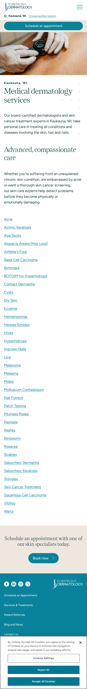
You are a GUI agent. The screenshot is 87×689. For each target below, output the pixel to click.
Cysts (8, 292)
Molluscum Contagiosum (24, 389)
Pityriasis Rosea (16, 414)
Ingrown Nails (15, 349)
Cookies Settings (43, 658)
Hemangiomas (15, 316)
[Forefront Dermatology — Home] (18, 7)
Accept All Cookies (43, 681)
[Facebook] (6, 584)
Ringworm (12, 438)
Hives (8, 333)
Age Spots (12, 235)
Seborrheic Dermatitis (21, 462)
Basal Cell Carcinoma (21, 260)
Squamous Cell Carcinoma (25, 495)
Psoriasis (11, 422)
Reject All (43, 669)
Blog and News (13, 624)
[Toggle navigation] (79, 7)
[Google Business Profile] (27, 584)
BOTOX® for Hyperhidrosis (25, 276)
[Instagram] (20, 584)
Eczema (10, 308)
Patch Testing (15, 406)
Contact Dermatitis (19, 284)
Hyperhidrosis (15, 341)
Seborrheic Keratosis (20, 471)
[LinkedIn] (13, 584)
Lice (7, 357)
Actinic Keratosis (17, 227)
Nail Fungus (13, 398)
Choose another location (42, 16)
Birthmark (12, 268)
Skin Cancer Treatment (22, 487)
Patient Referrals (14, 615)
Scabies (10, 454)
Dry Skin (10, 300)
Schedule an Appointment (20, 595)
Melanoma (12, 365)
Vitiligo (9, 503)
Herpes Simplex (17, 324)
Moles (9, 381)
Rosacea (11, 446)
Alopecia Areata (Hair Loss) (26, 243)
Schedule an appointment (43, 26)
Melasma (11, 373)
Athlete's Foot (15, 251)
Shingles (11, 479)
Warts (8, 511)
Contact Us (11, 634)
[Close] (80, 642)
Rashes (9, 430)
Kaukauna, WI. (17, 16)
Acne (8, 219)
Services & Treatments (18, 605)
